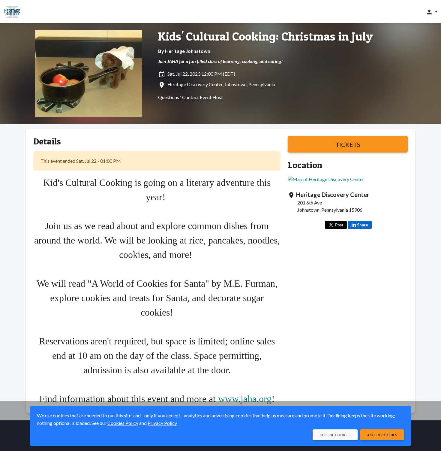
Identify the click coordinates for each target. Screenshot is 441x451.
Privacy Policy (162, 423)
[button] (431, 11)
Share (362, 224)
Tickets (347, 144)
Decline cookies (335, 435)
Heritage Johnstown (187, 51)
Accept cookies (382, 435)
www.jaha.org (245, 398)
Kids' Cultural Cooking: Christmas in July (265, 36)
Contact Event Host (202, 97)
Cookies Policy (122, 423)
